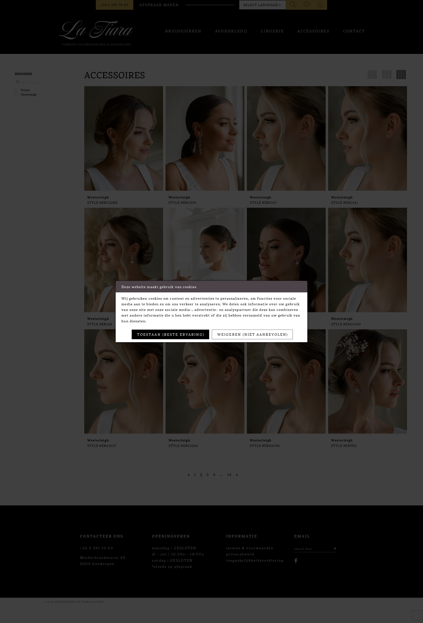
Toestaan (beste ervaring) (170, 334)
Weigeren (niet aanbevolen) (252, 334)
